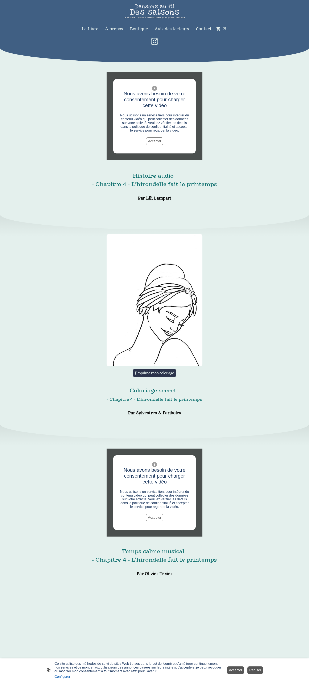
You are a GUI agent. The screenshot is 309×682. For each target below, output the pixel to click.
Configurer (62, 676)
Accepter (154, 141)
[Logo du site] (154, 11)
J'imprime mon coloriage (154, 373)
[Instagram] (154, 41)
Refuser (255, 670)
